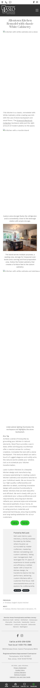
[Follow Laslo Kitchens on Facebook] (34, 2)
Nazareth (24, 624)
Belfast (17, 620)
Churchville (17, 622)
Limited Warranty (20, 672)
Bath (12, 620)
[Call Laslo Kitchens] (6, 2)
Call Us (14, 523)
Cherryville (8, 622)
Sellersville (32, 624)
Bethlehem (24, 620)
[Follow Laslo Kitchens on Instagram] (37, 2)
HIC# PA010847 (25, 656)
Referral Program (20, 675)
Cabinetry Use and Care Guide (20, 677)
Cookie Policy (20, 670)
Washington (24, 627)
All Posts (17, 590)
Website (25, 590)
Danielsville (25, 622)
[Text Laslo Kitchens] (10, 2)
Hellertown (9, 624)
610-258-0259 (24, 641)
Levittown (17, 624)
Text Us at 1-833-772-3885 (20, 645)
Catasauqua (33, 620)
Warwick (16, 627)
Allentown (6, 620)
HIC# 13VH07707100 (25, 659)
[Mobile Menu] (37, 10)
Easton (32, 622)
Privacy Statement (20, 668)
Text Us (25, 523)
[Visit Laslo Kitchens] (3, 2)
